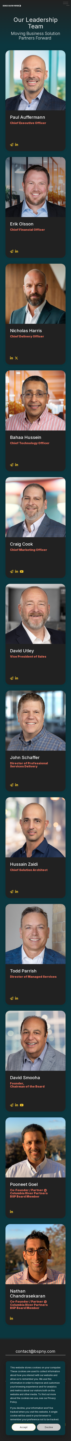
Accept (23, 1427)
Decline (49, 1427)
